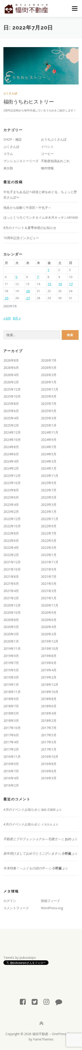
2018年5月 (11, 713)
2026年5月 (48, 367)
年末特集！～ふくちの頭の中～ (25, 868)
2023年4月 (11, 504)
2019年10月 (49, 648)
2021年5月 (48, 583)
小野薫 (66, 853)
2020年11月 (49, 605)
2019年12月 (49, 641)
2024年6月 (11, 454)
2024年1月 (48, 468)
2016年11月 (12, 756)
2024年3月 (48, 461)
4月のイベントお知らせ (20, 809)
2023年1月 (48, 511)
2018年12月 (49, 684)
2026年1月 (48, 382)
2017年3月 (48, 742)
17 (71, 284)
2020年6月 (48, 620)
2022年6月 (11, 540)
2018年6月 (48, 706)
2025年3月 (48, 418)
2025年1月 (48, 425)
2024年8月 (11, 447)
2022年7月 (48, 533)
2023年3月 (48, 504)
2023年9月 (48, 483)
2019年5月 (11, 670)
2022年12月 (12, 519)
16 (60, 284)
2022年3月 (48, 547)
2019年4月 (48, 670)
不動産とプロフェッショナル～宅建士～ (32, 839)
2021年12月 (12, 562)
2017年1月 (48, 749)
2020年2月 (48, 634)
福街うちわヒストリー (28, 101)
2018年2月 (48, 720)
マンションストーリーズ (20, 161)
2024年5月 (48, 454)
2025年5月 (48, 411)
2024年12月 (12, 432)
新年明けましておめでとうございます (30, 853)
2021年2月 (11, 598)
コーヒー (47, 153)
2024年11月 (49, 432)
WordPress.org (52, 908)
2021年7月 (48, 576)
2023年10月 (12, 483)
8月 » (16, 318)
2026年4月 (11, 375)
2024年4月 (11, 461)
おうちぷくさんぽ (54, 139)
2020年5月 (11, 627)
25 (6, 298)
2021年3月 (48, 591)
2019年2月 (48, 677)
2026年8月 (11, 360)
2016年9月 (11, 764)
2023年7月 (48, 490)
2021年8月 (11, 576)
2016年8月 (48, 764)
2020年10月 (12, 612)
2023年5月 (48, 497)
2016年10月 (49, 756)
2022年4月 (11, 547)
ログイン (9, 901)
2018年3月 (11, 720)
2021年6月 (11, 583)
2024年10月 (12, 439)
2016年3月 (48, 778)
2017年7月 (48, 728)
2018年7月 (11, 706)
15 (49, 284)
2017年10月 (12, 728)
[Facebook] (23, 1001)
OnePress (59, 1034)
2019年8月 (48, 656)
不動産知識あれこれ (55, 161)
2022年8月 (11, 533)
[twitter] (35, 1001)
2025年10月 (12, 396)
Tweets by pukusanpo (19, 957)
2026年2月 (11, 382)
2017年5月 (48, 735)
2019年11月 (12, 648)
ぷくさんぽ (10, 93)
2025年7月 (48, 403)
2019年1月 (11, 684)
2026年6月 (11, 367)
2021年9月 (48, 569)
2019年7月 (11, 663)
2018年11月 (12, 692)
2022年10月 (12, 526)
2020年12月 (12, 605)
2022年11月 (49, 519)
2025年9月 (48, 396)
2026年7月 (48, 360)
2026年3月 (48, 375)
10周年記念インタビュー (21, 238)
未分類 (8, 168)
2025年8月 (11, 403)
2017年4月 (11, 742)
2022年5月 (48, 540)
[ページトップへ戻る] (41, 1023)
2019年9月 (11, 656)
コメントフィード (16, 908)
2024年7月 (48, 447)
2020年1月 (11, 641)
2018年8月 (48, 699)
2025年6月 (11, 411)
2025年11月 (49, 389)
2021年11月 (49, 562)
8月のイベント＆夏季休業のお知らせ (29, 227)
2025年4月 (11, 418)
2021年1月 (48, 598)
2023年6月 (11, 497)
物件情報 (47, 168)
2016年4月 (11, 778)
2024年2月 (11, 468)
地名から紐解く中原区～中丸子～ (27, 207)
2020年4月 (48, 627)
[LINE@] (58, 1001)
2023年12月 (12, 475)
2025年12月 (12, 389)
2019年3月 (11, 677)
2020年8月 (11, 620)
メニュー (75, 8)
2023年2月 (11, 511)
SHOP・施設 (12, 139)
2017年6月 (11, 735)
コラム (8, 153)
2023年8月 (11, 490)
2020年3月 (11, 634)
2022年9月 (48, 526)
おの (68, 839)
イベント (47, 146)
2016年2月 (11, 785)
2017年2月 (11, 749)
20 (28, 291)
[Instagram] (46, 1001)
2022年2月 (11, 555)
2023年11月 (49, 475)
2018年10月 (49, 692)
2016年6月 (48, 771)
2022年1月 (48, 555)
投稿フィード (50, 901)
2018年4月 (48, 713)
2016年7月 (11, 771)
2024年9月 (48, 439)
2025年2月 (11, 425)
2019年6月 (48, 663)
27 (28, 298)
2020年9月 (48, 612)
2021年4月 (11, 591)
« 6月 (7, 318)
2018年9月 (11, 699)
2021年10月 (12, 569)
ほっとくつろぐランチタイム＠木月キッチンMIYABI (40, 217)
